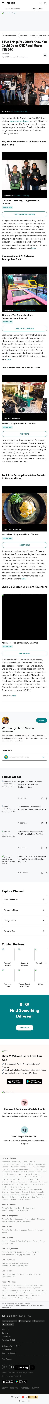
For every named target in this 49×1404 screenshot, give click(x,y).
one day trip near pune (27, 1241)
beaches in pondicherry (11, 1162)
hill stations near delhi (27, 1274)
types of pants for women (21, 1298)
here (14, 695)
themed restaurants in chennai (24, 1182)
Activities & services (22, 1303)
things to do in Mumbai (11, 1208)
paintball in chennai (19, 1189)
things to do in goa (10, 1230)
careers (5, 1333)
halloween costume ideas (18, 1295)
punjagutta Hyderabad (26, 1255)
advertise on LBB (8, 1340)
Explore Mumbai (9, 1204)
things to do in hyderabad (13, 1252)
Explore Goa (7, 1227)
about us (5, 1329)
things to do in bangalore (12, 1219)
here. (33, 248)
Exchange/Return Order (11, 1346)
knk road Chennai (18, 1179)
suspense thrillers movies (12, 1285)
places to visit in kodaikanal (19, 1221)
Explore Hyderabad (10, 1249)
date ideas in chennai (20, 1197)
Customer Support (9, 1353)
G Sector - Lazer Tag (19, 111)
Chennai (10, 1303)
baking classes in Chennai (19, 1174)
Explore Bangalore (10, 1215)
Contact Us (6, 1336)
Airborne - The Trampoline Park (25, 310)
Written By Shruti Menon (18, 728)
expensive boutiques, (19, 121)
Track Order (6, 1349)
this (17, 223)
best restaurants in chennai (22, 1169)
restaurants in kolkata (19, 1266)
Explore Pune (7, 1238)
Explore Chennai (9, 1158)
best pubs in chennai (19, 1192)
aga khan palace (8, 1241)
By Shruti (5, 54)
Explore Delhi (7, 1271)
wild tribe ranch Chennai (27, 1184)
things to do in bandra (18, 1210)
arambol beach (27, 1230)
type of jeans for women (20, 1290)
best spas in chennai (19, 1164)
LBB (3, 1303)
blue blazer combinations (20, 1288)
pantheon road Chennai (21, 1177)
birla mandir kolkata (10, 1263)
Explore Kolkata (8, 1260)
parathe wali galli (9, 1274)
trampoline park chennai (21, 1167)
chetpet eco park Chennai (23, 1172)
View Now (24, 1027)
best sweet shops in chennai (23, 1194)
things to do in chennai (21, 1199)
